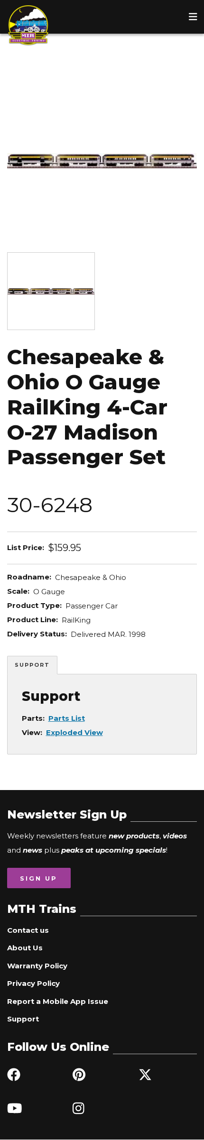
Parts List (66, 718)
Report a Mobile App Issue (57, 1001)
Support (32, 665)
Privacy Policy (33, 983)
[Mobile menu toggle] (193, 16)
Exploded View (74, 732)
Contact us (28, 930)
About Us (25, 947)
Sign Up (38, 878)
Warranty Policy (37, 965)
